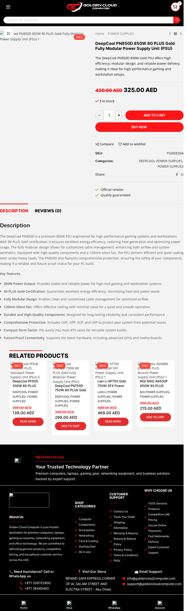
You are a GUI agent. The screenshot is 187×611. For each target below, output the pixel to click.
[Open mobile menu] (8, 6)
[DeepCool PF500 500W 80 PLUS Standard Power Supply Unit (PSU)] (25, 370)
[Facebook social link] (176, 174)
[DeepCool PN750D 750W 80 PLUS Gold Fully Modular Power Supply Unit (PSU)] (68, 373)
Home (99, 33)
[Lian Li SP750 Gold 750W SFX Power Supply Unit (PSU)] (110, 370)
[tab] (14, 210)
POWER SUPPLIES (121, 33)
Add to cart (154, 115)
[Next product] (181, 33)
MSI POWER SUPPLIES (154, 392)
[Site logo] (92, 6)
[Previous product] (170, 33)
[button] (70, 426)
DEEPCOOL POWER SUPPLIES (160, 161)
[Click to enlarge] (8, 33)
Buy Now (139, 127)
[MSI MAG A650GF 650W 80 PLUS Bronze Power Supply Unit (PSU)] (153, 370)
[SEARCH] (176, 20)
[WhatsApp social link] (182, 174)
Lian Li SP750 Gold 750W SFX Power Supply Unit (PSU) (112, 385)
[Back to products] (175, 33)
